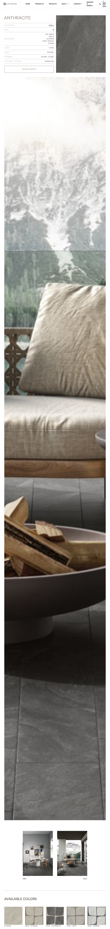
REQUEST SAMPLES (29, 69)
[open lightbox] (81, 44)
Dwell (51, 25)
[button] (65, 4)
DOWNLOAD (49, 61)
